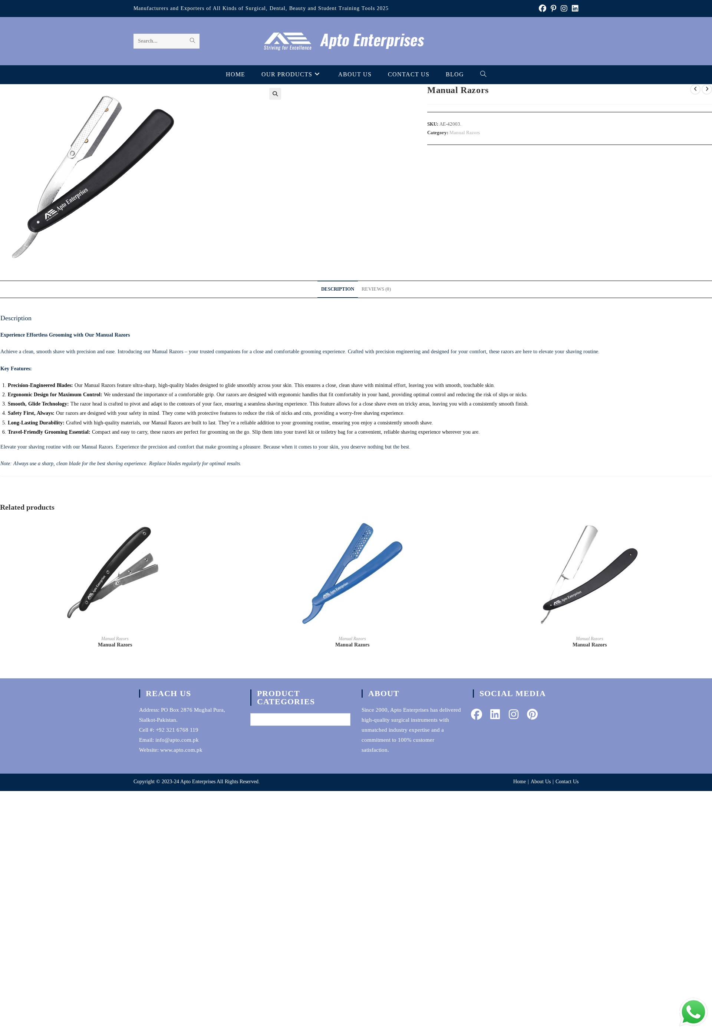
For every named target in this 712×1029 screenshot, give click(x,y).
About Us (541, 781)
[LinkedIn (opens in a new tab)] (574, 8)
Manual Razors (464, 132)
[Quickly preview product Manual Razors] (227, 530)
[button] (275, 94)
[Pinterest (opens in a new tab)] (553, 8)
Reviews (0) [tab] (376, 289)
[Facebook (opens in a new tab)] (542, 8)
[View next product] (707, 89)
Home (519, 781)
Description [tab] (337, 289)
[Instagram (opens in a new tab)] (564, 8)
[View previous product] (695, 89)
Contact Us (567, 781)
